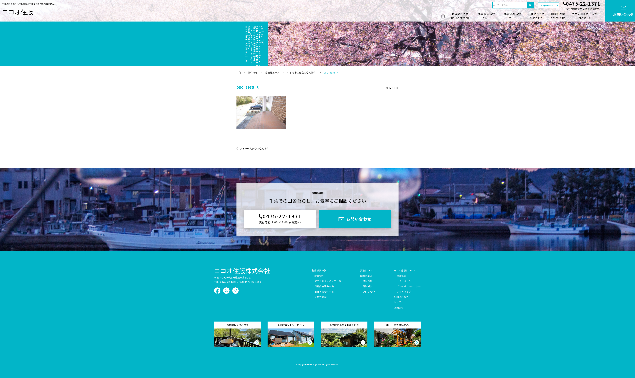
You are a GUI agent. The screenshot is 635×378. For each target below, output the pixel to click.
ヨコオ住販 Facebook (217, 290)
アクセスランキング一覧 (328, 281)
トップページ (240, 72)
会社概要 (401, 276)
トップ (397, 302)
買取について (536, 15)
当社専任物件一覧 (324, 291)
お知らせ (399, 307)
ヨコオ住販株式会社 (242, 270)
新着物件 (319, 276)
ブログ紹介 (369, 291)
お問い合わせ (401, 297)
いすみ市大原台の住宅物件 (301, 72)
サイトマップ (404, 291)
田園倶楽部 (558, 15)
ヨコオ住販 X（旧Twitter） (226, 290)
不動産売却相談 (511, 15)
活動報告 (368, 286)
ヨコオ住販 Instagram (235, 290)
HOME (443, 15)
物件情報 (253, 72)
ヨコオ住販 (17, 11)
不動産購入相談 (485, 15)
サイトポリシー (405, 281)
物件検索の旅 (460, 15)
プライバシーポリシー (409, 286)
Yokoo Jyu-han (314, 365)
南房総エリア (272, 72)
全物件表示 (321, 297)
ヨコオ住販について (584, 15)
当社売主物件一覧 (324, 286)
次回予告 (368, 281)
